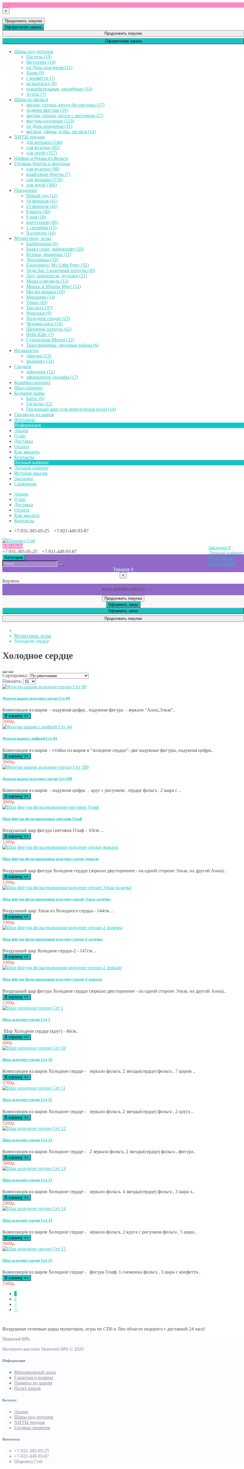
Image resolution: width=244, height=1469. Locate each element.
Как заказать (27, 515)
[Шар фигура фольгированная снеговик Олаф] (50, 807)
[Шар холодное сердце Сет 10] (34, 1048)
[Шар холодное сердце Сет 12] (34, 1128)
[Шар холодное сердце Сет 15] (34, 1248)
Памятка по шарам (33, 1382)
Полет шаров (27, 1388)
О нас (20, 499)
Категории (14, 557)
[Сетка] (10, 672)
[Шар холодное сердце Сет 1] (32, 1007)
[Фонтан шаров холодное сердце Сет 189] (45, 767)
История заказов (31, 473)
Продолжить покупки (23, 21)
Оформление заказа (23, 27)
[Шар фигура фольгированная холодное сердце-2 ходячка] (62, 927)
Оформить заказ (123, 604)
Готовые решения (32, 1427)
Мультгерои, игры (32, 635)
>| (16, 1309)
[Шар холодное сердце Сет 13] (34, 1168)
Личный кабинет (31, 467)
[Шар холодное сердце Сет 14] (34, 1208)
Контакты (24, 520)
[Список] (4, 672)
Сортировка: (15, 675)
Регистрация (221, 558)
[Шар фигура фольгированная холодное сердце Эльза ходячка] (66, 887)
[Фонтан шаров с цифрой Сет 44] (37, 726)
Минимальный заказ (35, 1372)
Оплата (21, 510)
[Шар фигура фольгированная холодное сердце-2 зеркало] (62, 967)
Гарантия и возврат (34, 1377)
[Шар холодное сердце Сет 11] (33, 1088)
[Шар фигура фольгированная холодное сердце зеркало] (60, 847)
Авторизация (221, 563)
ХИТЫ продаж (29, 1422)
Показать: (12, 681)
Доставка (23, 504)
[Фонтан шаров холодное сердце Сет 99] (44, 686)
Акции (21, 1411)
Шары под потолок (33, 1416)
